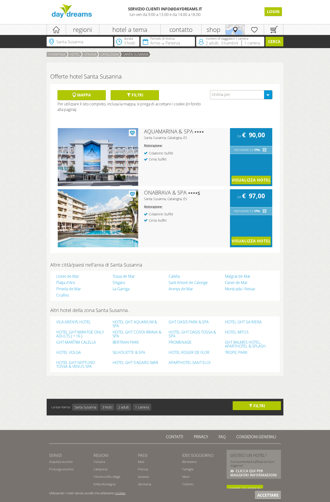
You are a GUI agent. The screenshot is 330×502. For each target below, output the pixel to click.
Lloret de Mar (67, 276)
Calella (174, 276)
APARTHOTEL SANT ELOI (189, 363)
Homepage (57, 54)
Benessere (189, 461)
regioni (82, 29)
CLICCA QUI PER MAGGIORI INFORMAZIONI (253, 472)
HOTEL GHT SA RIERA (243, 322)
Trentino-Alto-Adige (106, 476)
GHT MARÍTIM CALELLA (76, 342)
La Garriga (121, 289)
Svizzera (143, 476)
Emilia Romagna (104, 484)
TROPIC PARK (236, 352)
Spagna (90, 54)
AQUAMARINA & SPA (168, 131)
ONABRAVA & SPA (165, 192)
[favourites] (254, 29)
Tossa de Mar (124, 276)
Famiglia (188, 469)
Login (273, 11)
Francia (143, 469)
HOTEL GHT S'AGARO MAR (135, 363)
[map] (235, 29)
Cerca (274, 41)
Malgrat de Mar (238, 276)
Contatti (174, 436)
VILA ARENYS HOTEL (73, 322)
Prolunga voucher (61, 469)
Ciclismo (188, 484)
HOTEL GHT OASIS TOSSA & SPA (192, 334)
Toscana (99, 461)
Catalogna (109, 54)
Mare (185, 476)
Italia (141, 461)
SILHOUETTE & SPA (129, 352)
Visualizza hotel (251, 180)
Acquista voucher (61, 461)
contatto (181, 29)
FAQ (222, 436)
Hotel (75, 54)
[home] (56, 29)
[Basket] (273, 29)
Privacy (201, 436)
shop (213, 29)
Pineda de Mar (68, 289)
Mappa (83, 95)
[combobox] (241, 94)
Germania (144, 484)
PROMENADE (180, 342)
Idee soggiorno (198, 455)
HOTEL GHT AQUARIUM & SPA (135, 324)
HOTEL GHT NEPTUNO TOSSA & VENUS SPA (75, 364)
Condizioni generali (256, 436)
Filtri (137, 95)
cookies (120, 493)
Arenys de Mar (181, 289)
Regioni (100, 455)
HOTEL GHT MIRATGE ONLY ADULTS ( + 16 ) (80, 334)
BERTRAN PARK (126, 342)
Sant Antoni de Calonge (188, 282)
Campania (100, 469)
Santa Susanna (135, 54)
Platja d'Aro (65, 282)
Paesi (143, 455)
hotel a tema (129, 29)
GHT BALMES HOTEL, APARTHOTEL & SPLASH (245, 344)
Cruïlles (62, 295)
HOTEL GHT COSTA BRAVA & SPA (137, 334)
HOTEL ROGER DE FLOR (189, 352)
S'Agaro (119, 282)
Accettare (268, 495)
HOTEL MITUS (237, 332)
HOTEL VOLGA (68, 352)
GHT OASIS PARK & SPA (189, 322)
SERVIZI (55, 455)
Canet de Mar (236, 282)
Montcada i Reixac (240, 289)
